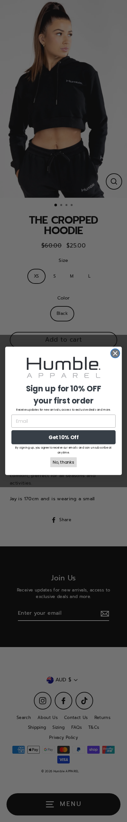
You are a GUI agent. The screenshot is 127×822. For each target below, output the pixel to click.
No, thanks (63, 462)
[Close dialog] (115, 353)
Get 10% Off (63, 437)
